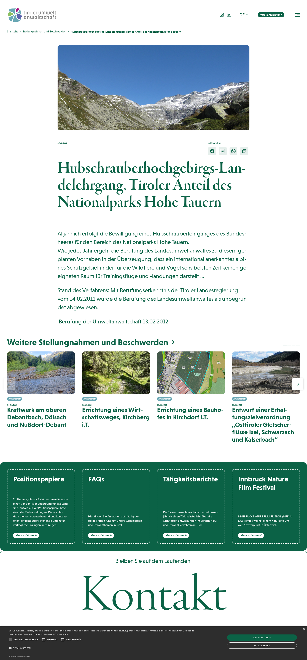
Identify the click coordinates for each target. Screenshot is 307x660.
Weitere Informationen (56, 634)
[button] (244, 14)
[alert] (153, 643)
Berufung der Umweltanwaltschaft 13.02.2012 (113, 321)
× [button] (304, 629)
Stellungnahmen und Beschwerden (44, 31)
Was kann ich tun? (271, 14)
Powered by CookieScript (20, 656)
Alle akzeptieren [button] (262, 637)
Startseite (12, 31)
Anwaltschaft (15, 399)
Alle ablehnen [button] (262, 645)
